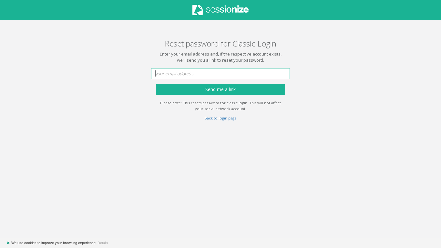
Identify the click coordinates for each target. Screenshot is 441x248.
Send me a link (220, 89)
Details (102, 243)
